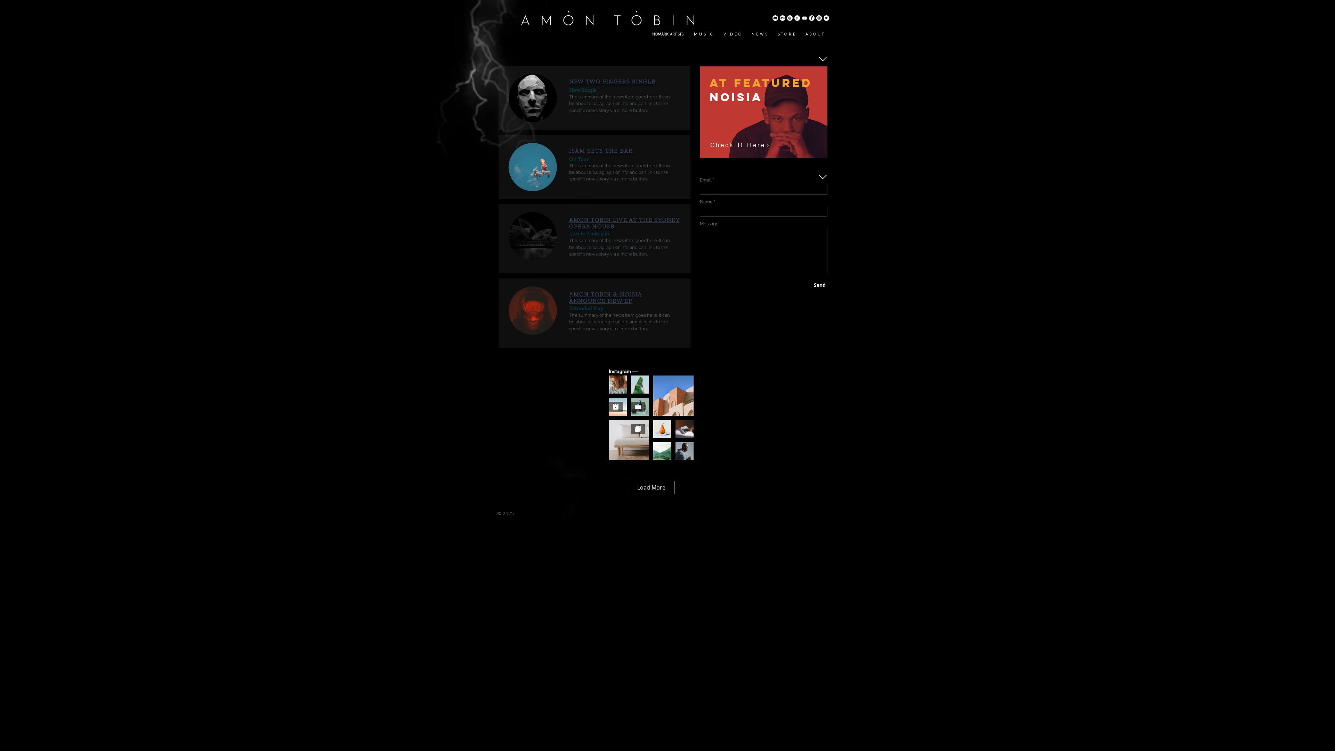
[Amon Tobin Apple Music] (797, 18)
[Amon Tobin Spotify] (790, 18)
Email (706, 180)
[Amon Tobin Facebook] (812, 18)
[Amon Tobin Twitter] (826, 18)
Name (706, 202)
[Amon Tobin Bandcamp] (782, 18)
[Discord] (775, 18)
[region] (763, 112)
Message (709, 223)
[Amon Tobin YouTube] (804, 18)
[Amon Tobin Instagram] (819, 18)
